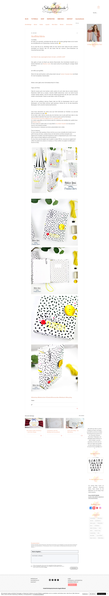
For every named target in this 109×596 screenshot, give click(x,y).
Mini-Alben (54, 24)
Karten (41, 24)
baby (98, 533)
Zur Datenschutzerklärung (38, 594)
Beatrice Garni (97, 530)
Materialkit (92, 535)
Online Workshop (93, 528)
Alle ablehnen (92, 593)
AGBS (69, 578)
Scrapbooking (92, 533)
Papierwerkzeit (93, 538)
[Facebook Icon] (52, 580)
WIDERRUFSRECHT (73, 582)
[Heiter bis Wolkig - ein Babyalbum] (75, 423)
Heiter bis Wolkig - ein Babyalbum (73, 431)
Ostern (91, 530)
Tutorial (91, 520)
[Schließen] (107, 594)
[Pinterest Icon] (58, 580)
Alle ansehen (81, 415)
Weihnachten (100, 523)
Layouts (47, 24)
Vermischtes (69, 24)
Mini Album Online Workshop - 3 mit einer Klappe (33, 431)
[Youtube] (94, 508)
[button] (72, 584)
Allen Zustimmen (101, 593)
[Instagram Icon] (55, 580)
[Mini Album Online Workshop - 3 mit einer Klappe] (34, 423)
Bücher (62, 24)
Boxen (35, 24)
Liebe (100, 528)
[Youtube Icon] (50, 580)
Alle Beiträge (28, 24)
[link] (98, 7)
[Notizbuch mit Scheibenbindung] (54, 423)
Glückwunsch (92, 523)
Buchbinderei (97, 520)
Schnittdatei (96, 525)
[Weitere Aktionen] (77, 33)
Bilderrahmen (100, 538)
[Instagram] (100, 508)
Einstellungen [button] (85, 593)
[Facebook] (91, 508)
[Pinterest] (97, 508)
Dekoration (100, 518)
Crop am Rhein (99, 535)
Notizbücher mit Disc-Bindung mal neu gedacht (53, 431)
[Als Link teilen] (31, 404)
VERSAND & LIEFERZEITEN (75, 580)
